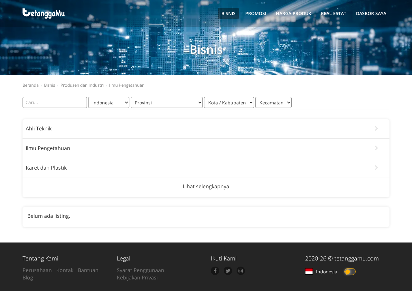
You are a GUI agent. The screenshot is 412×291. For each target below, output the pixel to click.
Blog (28, 277)
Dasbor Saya (371, 13)
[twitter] (228, 271)
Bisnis (228, 13)
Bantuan (88, 270)
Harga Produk (293, 13)
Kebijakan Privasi (137, 277)
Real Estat (333, 13)
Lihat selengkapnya (206, 186)
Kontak (64, 270)
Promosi (255, 13)
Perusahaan (37, 270)
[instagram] (241, 271)
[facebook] (215, 271)
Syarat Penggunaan (140, 270)
